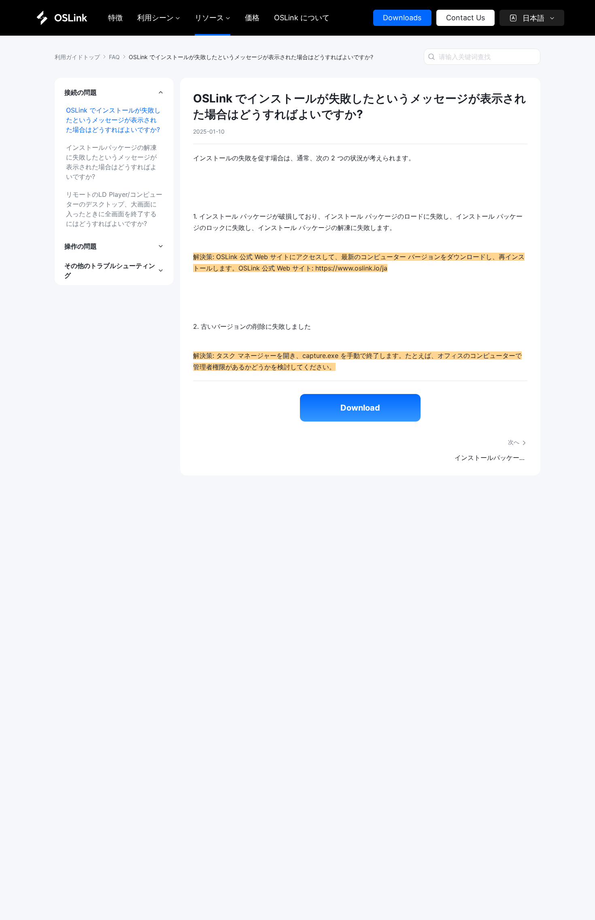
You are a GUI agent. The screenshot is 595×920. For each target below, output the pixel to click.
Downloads (402, 17)
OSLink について (301, 17)
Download (360, 408)
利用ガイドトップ (77, 56)
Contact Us (465, 17)
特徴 (115, 17)
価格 (252, 17)
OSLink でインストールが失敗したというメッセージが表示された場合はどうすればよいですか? (113, 120)
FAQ (114, 56)
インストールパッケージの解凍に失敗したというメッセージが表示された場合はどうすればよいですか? (111, 162)
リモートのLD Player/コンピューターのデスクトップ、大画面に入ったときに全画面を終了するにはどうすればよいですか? (114, 209)
